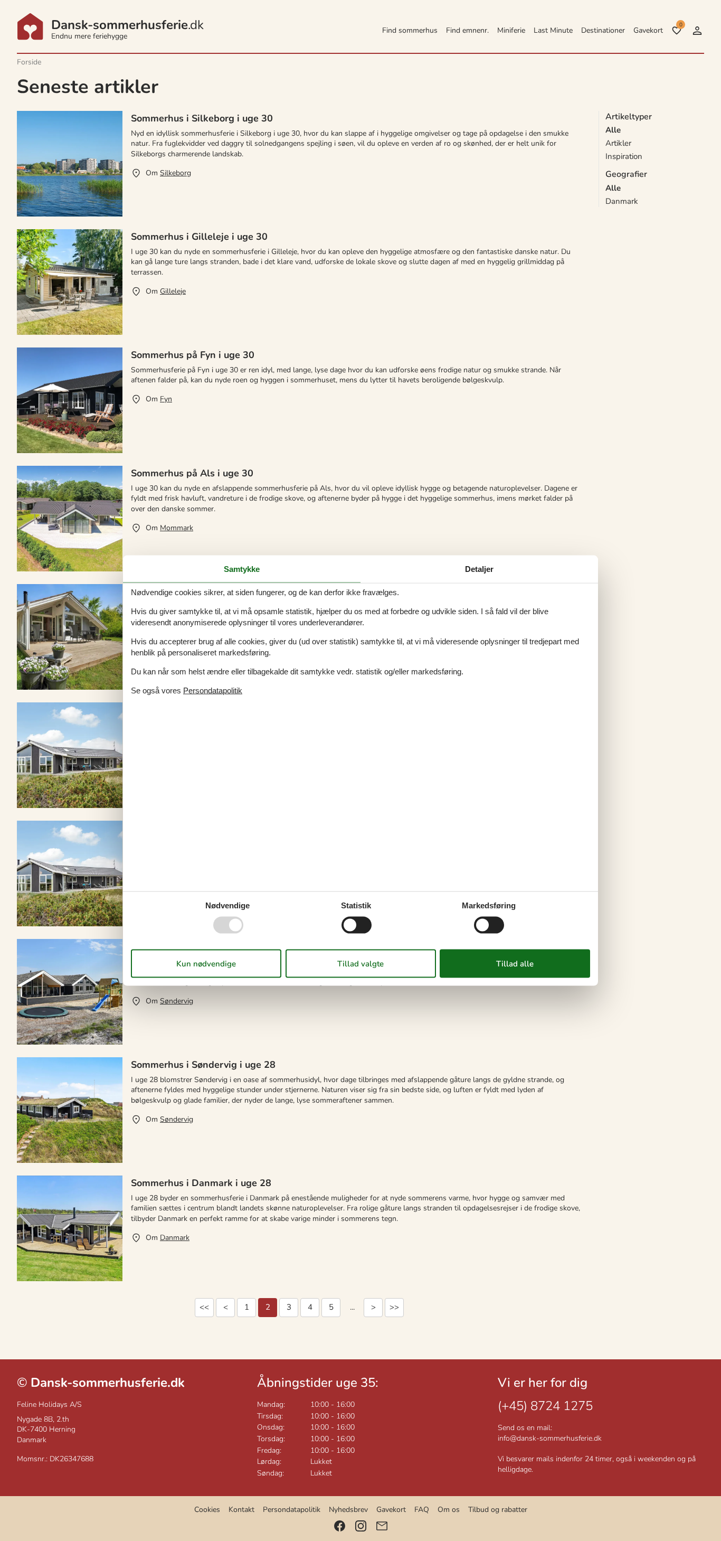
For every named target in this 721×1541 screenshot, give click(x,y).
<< (204, 1307)
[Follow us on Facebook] (339, 1526)
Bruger (697, 30)
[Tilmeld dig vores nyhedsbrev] (381, 1526)
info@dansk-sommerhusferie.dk (550, 1438)
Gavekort (648, 30)
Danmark (621, 201)
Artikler (618, 143)
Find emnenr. (467, 30)
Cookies (207, 1510)
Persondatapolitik (291, 1510)
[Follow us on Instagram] (361, 1526)
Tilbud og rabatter (497, 1510)
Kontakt (241, 1510)
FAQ (421, 1510)
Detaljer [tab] (479, 569)
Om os (449, 1510)
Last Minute (553, 30)
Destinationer (603, 30)
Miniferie (511, 30)
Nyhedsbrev (348, 1510)
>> (394, 1307)
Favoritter (680, 25)
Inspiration (623, 156)
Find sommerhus (410, 30)
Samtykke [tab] (242, 569)
